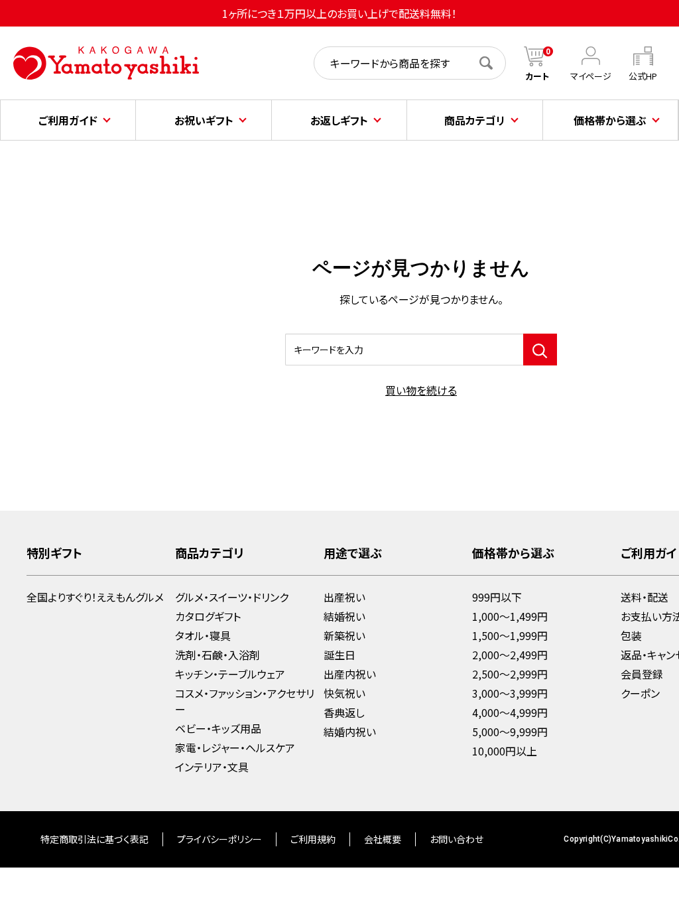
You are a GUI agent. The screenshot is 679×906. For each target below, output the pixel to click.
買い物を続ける (421, 390)
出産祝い (344, 597)
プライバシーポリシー (219, 839)
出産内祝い (350, 674)
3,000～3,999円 (510, 693)
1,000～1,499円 (510, 616)
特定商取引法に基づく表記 (94, 839)
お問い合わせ (456, 839)
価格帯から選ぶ (610, 120)
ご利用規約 (313, 839)
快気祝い (344, 693)
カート (537, 76)
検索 (492, 63)
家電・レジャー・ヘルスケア (235, 747)
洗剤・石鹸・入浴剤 (217, 655)
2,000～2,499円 (510, 655)
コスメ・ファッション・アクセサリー (244, 701)
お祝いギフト (203, 120)
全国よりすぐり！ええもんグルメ (95, 597)
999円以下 (497, 597)
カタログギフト (208, 616)
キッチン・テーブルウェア (230, 674)
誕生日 (339, 655)
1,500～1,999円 (510, 635)
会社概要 (382, 839)
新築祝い (344, 635)
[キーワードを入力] (540, 349)
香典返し (344, 712)
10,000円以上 (504, 751)
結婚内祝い (350, 732)
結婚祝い (344, 616)
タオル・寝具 (203, 635)
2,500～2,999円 (510, 674)
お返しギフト (339, 120)
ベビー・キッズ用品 (218, 728)
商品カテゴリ (474, 120)
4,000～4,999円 (510, 712)
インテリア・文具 (212, 767)
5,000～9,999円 (510, 732)
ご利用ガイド (67, 120)
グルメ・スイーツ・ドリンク (231, 597)
